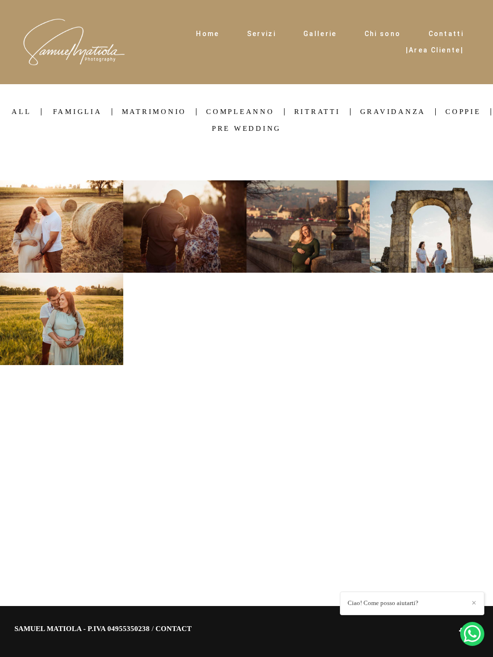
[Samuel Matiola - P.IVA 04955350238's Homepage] (74, 42)
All (21, 111)
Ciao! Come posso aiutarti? (383, 602)
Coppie (463, 111)
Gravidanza (393, 111)
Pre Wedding (246, 128)
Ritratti (317, 111)
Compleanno (240, 111)
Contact (174, 628)
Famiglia (77, 111)
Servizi (261, 34)
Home (207, 34)
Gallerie (320, 34)
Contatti (446, 34)
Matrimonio (154, 111)
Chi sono (382, 34)
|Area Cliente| (435, 50)
